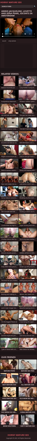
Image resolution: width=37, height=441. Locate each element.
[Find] (34, 6)
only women (12, 41)
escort (4, 41)
